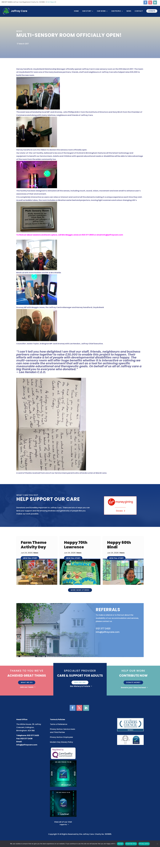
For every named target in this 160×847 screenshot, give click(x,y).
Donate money (133, 682)
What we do (27, 682)
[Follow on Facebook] (145, 2)
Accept (120, 844)
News (128, 11)
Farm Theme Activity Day (33, 545)
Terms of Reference (58, 724)
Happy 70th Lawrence (75, 545)
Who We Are (80, 682)
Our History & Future (80, 686)
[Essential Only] (157, 844)
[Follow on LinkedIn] (155, 2)
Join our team (26, 687)
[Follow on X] (150, 2)
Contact (139, 11)
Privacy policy (144, 844)
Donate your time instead (133, 687)
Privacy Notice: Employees (61, 737)
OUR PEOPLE (116, 11)
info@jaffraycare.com (26, 745)
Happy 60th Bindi (119, 545)
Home (76, 11)
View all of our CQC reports (63, 823)
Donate (151, 11)
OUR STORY (86, 11)
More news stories (80, 590)
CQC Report (50, 2)
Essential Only (131, 844)
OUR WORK (101, 11)
